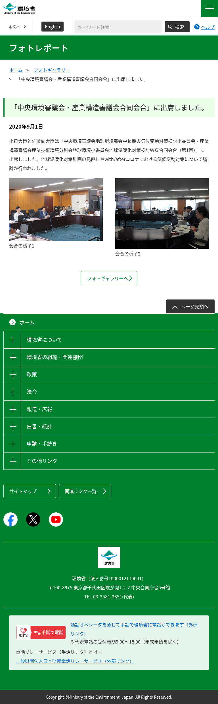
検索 (179, 26)
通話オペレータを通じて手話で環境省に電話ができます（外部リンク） (134, 629)
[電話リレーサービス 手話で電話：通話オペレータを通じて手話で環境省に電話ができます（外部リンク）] (41, 632)
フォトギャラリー (52, 69)
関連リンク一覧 (81, 491)
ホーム (16, 69)
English (52, 26)
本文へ (14, 26)
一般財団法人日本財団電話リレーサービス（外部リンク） (75, 660)
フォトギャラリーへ (107, 278)
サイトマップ (23, 491)
